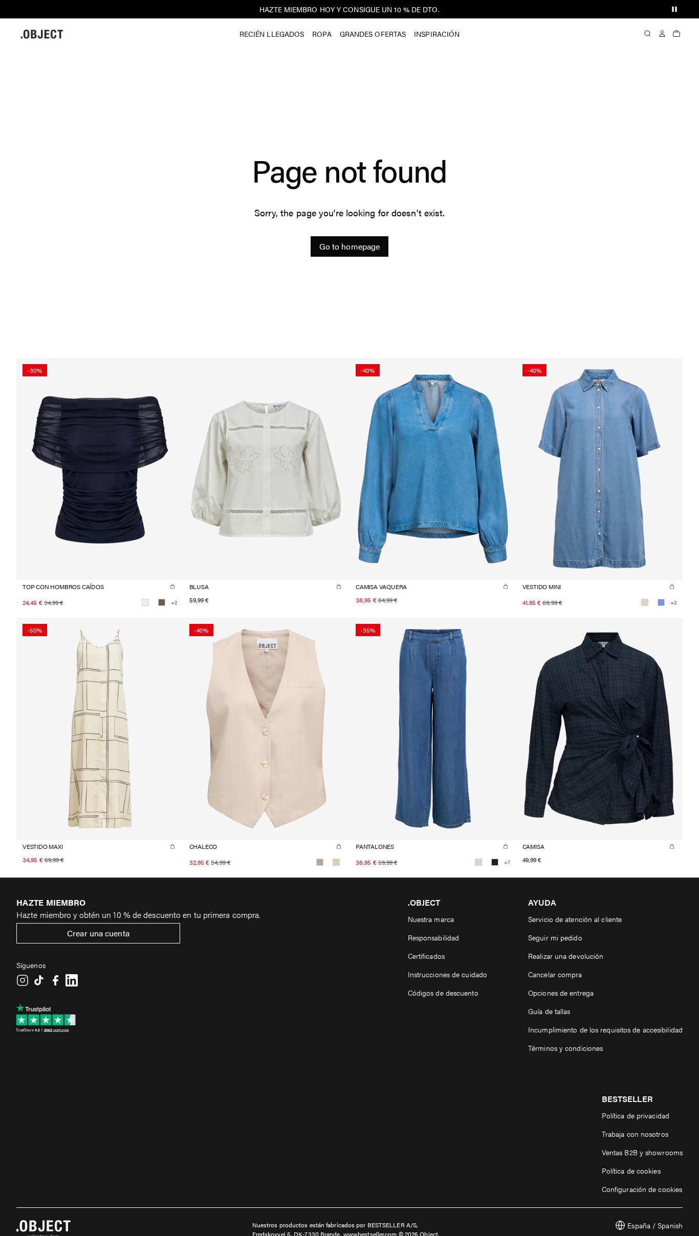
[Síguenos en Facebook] (55, 980)
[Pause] (674, 9)
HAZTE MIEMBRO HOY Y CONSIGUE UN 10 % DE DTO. (349, 9)
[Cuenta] (662, 34)
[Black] (495, 862)
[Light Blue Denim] (661, 602)
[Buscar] (648, 34)
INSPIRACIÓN (437, 34)
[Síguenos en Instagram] (22, 980)
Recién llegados (271, 34)
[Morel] (162, 602)
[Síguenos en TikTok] (39, 980)
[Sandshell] (336, 862)
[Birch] (645, 602)
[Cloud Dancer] (145, 602)
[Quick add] (172, 586)
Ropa (321, 34)
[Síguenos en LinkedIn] (71, 980)
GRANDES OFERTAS (373, 34)
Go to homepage (349, 246)
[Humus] (320, 862)
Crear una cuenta (98, 933)
